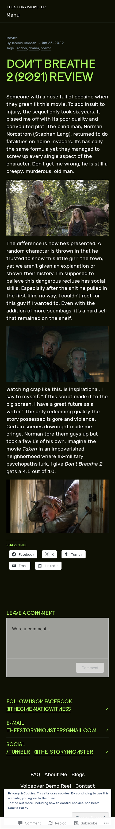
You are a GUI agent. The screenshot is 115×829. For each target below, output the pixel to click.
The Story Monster (26, 7)
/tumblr (18, 752)
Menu (13, 15)
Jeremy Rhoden (23, 43)
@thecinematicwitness (38, 709)
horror (46, 48)
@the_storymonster (63, 752)
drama (34, 48)
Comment (90, 667)
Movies (12, 38)
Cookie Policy (18, 808)
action (22, 48)
